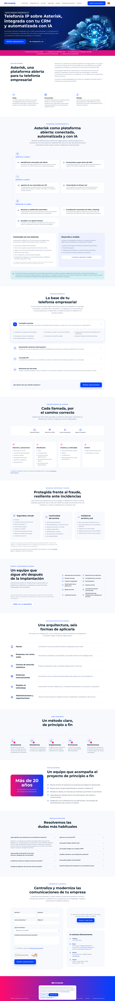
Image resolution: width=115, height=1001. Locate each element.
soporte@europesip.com (84, 949)
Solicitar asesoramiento (97, 3)
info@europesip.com (86, 945)
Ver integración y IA (36, 41)
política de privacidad (36, 948)
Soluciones (25, 3)
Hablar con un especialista (22, 604)
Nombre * (17, 912)
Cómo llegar (75, 956)
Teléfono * (40, 920)
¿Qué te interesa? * (20, 927)
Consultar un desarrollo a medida (82, 257)
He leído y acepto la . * (30, 948)
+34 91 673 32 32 (76, 940)
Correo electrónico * (20, 920)
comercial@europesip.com (86, 947)
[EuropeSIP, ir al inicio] (10, 3)
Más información (65, 991)
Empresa (40, 912)
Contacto (79, 3)
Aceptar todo (53, 994)
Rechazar (43, 994)
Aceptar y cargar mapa (85, 920)
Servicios (43, 3)
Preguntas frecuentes (68, 3)
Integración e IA (34, 3)
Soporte (58, 3)
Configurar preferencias (46, 997)
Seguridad (51, 3)
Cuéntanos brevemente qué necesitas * (26, 935)
